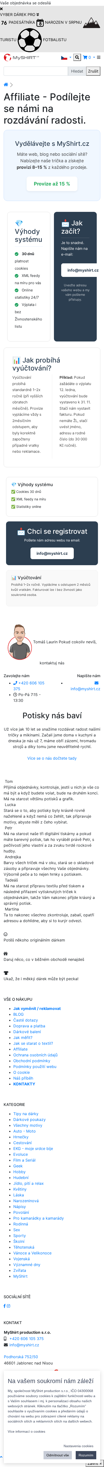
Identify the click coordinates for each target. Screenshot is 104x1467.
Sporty (19, 1235)
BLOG (18, 1014)
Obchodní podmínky (31, 1060)
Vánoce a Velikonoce (32, 1253)
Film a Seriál (24, 1160)
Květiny (20, 1189)
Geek (18, 1165)
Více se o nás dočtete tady (52, 758)
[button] (66, 57)
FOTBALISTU (54, 39)
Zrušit (93, 71)
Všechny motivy (27, 1125)
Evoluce (20, 1154)
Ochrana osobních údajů (35, 1054)
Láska (18, 1195)
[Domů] (6, 84)
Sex (16, 1229)
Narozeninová (26, 1200)
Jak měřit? (22, 1037)
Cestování (22, 1142)
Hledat (77, 71)
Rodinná (20, 1224)
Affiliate (20, 1049)
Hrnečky (21, 1136)
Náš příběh (23, 1078)
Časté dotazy (25, 1020)
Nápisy (19, 1206)
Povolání (21, 1212)
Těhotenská (23, 1247)
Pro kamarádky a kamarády (38, 1218)
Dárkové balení (27, 1031)
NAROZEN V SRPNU (63, 22)
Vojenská (21, 1258)
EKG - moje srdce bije (33, 1148)
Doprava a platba (29, 1025)
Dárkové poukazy (29, 1119)
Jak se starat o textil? (33, 1043)
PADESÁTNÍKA (21, 22)
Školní (18, 1241)
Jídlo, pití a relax (28, 1183)
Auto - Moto (24, 1131)
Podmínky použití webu (34, 1066)
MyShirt (20, 1276)
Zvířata (19, 1270)
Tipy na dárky (25, 1113)
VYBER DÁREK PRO (18, 14)
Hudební (21, 1177)
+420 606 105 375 (26, 1338)
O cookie (21, 1072)
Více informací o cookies (26, 1431)
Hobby (19, 1171)
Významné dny (26, 1264)
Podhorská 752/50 (21, 1356)
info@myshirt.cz (52, 553)
